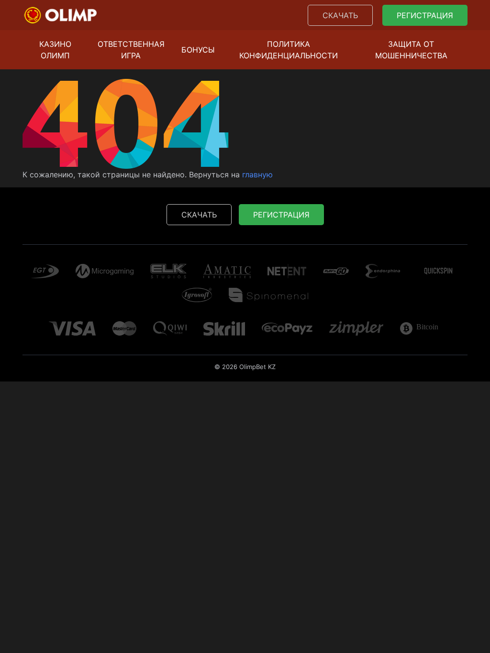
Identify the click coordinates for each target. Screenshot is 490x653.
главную (257, 174)
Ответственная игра (131, 49)
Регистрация (425, 15)
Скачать (340, 15)
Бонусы (198, 49)
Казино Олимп (55, 49)
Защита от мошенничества (411, 49)
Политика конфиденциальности (288, 49)
